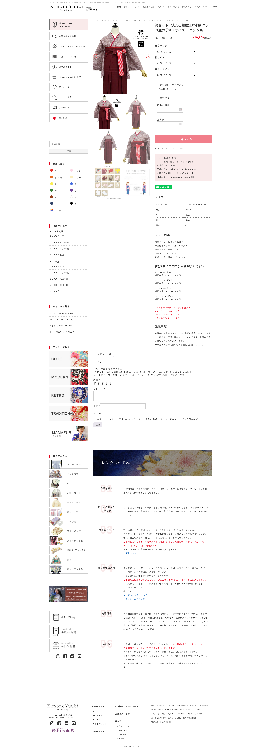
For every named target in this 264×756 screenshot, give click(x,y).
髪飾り (127, 7)
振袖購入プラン (122, 714)
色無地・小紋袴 (131, 20)
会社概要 (178, 718)
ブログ (197, 7)
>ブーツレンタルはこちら (167, 311)
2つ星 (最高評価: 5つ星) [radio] (99, 383)
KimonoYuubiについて (187, 714)
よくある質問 (156, 718)
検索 (69, 151)
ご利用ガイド (172, 714)
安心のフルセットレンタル (190, 710)
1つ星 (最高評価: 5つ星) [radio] (95, 383)
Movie (206, 7)
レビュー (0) (104, 354)
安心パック (161, 45)
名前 (97, 406)
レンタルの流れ (157, 710)
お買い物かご (173, 7)
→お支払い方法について (135, 595)
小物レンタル (98, 731)
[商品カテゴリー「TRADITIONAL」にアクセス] (69, 413)
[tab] (104, 354)
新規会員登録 (148, 7)
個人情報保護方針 (190, 718)
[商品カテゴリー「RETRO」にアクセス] (69, 395)
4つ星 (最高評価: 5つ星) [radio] (107, 383)
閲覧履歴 (184, 705)
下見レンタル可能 (158, 714)
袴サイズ (160, 57)
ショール (136, 7)
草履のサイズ (162, 69)
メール (98, 413)
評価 (97, 380)
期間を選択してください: (171, 85)
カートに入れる (183, 139)
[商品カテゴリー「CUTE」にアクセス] (69, 359)
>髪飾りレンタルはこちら (167, 314)
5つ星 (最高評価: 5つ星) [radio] (111, 383)
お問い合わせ (168, 718)
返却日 (161, 119)
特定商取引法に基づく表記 (161, 722)
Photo (214, 7)
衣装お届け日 (164, 105)
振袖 (119, 7)
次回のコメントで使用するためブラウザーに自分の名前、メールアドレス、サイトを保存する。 (149, 419)
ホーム (96, 20)
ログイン (161, 7)
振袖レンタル (98, 706)
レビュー (99, 389)
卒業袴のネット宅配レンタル (112, 20)
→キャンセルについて (134, 599)
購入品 (118, 721)
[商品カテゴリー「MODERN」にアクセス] (69, 377)
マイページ (175, 705)
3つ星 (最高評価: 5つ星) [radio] (103, 383)
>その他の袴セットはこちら (168, 318)
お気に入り (186, 7)
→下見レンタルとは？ (134, 553)
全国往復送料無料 (172, 710)
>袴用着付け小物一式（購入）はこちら (174, 308)
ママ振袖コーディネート (127, 706)
